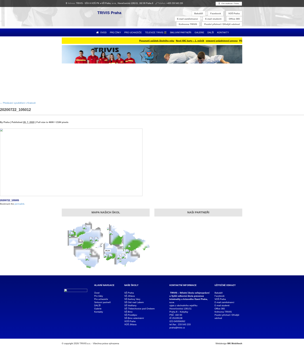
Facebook (215, 13)
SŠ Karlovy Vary (132, 299)
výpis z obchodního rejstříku (183, 305)
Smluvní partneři (180, 32)
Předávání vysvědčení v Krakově (18, 103)
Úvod (103, 32)
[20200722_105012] (71, 162)
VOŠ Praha (234, 13)
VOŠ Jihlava (130, 324)
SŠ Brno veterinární (134, 318)
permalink (19, 204)
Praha (6, 122)
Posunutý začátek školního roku (148, 40)
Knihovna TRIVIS (188, 24)
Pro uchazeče (133, 32)
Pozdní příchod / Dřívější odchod (222, 24)
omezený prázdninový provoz (214, 40)
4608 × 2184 (55, 122)
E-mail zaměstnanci (187, 19)
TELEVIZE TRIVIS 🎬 (156, 32)
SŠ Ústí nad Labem (134, 302)
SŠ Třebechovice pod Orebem (139, 308)
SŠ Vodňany (130, 305)
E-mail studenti (213, 19)
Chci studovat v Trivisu (230, 3)
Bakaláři (198, 13)
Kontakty (223, 32)
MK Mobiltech (234, 343)
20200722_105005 (9, 200)
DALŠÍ (210, 32)
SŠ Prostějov (130, 315)
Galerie (199, 32)
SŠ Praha (129, 293)
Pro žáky (115, 32)
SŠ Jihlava (129, 296)
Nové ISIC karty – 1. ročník (182, 40)
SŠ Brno (128, 311)
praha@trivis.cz (177, 327)
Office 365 (234, 19)
